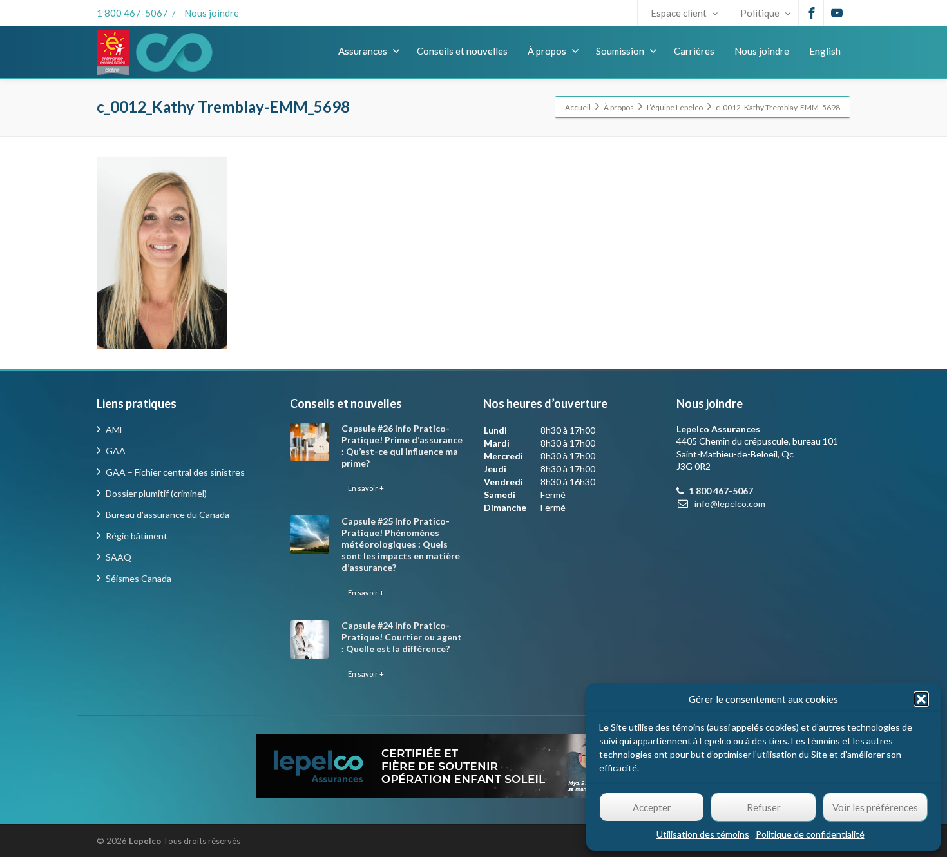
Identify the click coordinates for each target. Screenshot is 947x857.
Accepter (652, 807)
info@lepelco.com (729, 503)
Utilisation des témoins (702, 834)
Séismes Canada (138, 578)
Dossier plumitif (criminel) (156, 493)
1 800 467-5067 (132, 13)
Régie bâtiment (136, 535)
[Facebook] (812, 13)
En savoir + (366, 488)
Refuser (764, 807)
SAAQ (118, 557)
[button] (921, 699)
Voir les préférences (875, 807)
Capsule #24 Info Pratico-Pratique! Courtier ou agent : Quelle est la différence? (401, 637)
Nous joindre (211, 13)
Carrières (694, 51)
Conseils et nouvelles (462, 51)
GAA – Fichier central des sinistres (175, 472)
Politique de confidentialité (810, 834)
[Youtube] (837, 13)
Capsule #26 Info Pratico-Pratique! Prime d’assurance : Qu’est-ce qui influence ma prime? (402, 445)
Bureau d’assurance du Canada (167, 514)
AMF (115, 429)
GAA (116, 450)
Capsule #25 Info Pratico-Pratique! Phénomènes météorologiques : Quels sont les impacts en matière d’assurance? (400, 544)
